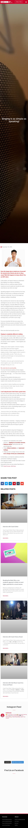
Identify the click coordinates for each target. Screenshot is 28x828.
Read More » (6, 538)
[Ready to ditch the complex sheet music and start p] (7, 724)
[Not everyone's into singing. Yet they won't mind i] (20, 740)
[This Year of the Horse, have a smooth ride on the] (7, 732)
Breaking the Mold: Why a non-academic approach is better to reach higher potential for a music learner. (13, 582)
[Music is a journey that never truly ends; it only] (20, 756)
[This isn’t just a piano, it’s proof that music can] (7, 756)
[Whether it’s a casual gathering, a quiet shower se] (7, 748)
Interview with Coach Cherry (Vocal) (13, 637)
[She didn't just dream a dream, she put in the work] (20, 724)
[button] (26, 2)
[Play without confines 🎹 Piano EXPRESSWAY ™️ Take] (20, 748)
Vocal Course (6, 466)
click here (13, 466)
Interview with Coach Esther (10, 526)
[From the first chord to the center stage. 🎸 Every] (20, 732)
